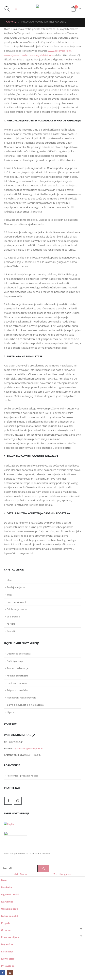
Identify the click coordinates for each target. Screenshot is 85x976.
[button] (7, 8)
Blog (9, 594)
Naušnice (6, 887)
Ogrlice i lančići (10, 894)
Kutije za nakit (9, 915)
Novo (4, 880)
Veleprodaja (13, 616)
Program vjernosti (16, 601)
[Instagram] (10, 972)
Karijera (11, 623)
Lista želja (7, 951)
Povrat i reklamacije (17, 668)
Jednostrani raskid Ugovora (22, 697)
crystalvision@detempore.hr (27, 748)
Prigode (5, 922)
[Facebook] (2, 972)
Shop (9, 579)
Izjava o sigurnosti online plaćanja (25, 704)
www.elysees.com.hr (16, 55)
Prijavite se (7, 965)
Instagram (18, 801)
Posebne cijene (10, 937)
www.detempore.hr (59, 50)
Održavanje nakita (17, 609)
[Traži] (43, 868)
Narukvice (7, 901)
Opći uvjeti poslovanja (19, 653)
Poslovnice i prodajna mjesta (22, 775)
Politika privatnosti (17, 675)
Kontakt (11, 631)
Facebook (8, 801)
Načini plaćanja (15, 660)
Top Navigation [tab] (63, 874)
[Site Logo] (44, 9)
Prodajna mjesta (16, 587)
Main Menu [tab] (20, 874)
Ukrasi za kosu (9, 908)
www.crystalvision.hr (42, 55)
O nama (5, 930)
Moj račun (7, 944)
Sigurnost (12, 712)
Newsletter (7, 958)
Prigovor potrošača (17, 690)
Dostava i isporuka (17, 682)
